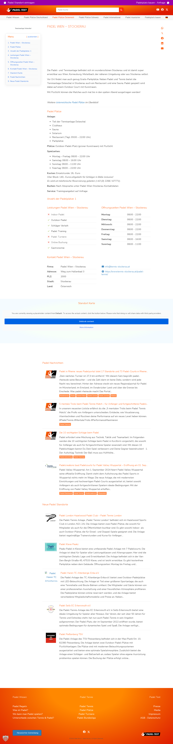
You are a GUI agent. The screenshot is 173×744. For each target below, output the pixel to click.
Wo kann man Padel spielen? (28, 714)
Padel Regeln (20, 706)
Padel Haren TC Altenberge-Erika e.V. (80, 572)
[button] (19, 2)
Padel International (112, 17)
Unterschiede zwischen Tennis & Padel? (33, 717)
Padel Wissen (12, 17)
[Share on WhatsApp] (162, 28)
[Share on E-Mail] (162, 48)
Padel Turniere (86, 714)
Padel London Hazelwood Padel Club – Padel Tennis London (90, 515)
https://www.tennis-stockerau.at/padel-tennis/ (122, 273)
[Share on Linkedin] (162, 43)
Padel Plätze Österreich (63, 17)
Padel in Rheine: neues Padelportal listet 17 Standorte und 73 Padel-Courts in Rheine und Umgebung (111, 371)
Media (157, 710)
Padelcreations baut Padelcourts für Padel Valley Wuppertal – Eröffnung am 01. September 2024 (109, 465)
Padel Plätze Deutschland (36, 17)
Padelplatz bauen (153, 17)
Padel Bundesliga (86, 717)
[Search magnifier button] (121, 10)
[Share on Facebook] (162, 38)
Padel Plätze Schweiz (89, 17)
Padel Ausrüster (132, 17)
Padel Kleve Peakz (68, 544)
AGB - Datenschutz (150, 717)
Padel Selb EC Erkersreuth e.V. (75, 605)
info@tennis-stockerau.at (117, 266)
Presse (156, 706)
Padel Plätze (86, 710)
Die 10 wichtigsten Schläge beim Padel (79, 432)
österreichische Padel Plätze (70, 102)
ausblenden (32, 36)
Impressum (154, 714)
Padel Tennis (86, 706)
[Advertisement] (99, 49)
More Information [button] (86, 327)
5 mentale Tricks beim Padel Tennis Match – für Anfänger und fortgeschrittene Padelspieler (105, 403)
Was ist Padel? (20, 710)
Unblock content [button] (86, 321)
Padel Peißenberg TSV (71, 634)
